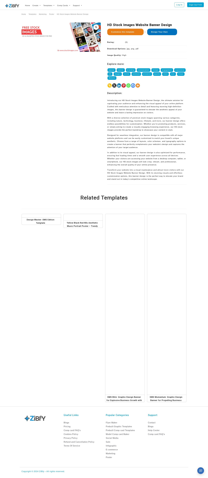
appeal (111, 70)
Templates (47, 5)
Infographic (111, 446)
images (118, 74)
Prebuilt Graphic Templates (119, 426)
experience (179, 70)
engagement (167, 70)
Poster (109, 457)
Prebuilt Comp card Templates (120, 430)
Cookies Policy (71, 434)
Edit (44, 219)
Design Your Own (160, 32)
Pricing (67, 426)
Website (112, 78)
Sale (108, 442)
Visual (180, 74)
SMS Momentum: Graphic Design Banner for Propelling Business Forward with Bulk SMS (166, 400)
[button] (96, 27)
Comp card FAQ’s (72, 430)
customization (143, 70)
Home (27, 5)
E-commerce (112, 450)
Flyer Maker (111, 423)
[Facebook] (133, 85)
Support (76, 5)
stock (165, 74)
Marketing (110, 453)
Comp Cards (62, 5)
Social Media (112, 438)
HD (110, 74)
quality (157, 74)
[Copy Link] (109, 85)
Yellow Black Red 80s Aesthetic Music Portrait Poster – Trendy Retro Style (82, 226)
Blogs (66, 423)
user (173, 74)
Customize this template (123, 32)
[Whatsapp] (128, 85)
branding (130, 70)
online (126, 74)
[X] (114, 85)
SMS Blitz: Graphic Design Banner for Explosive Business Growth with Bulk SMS (124, 400)
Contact (151, 423)
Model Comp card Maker (117, 434)
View (42, 214)
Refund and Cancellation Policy (79, 442)
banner (121, 70)
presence (147, 74)
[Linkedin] (119, 85)
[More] (138, 85)
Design (155, 70)
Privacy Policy (71, 438)
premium (136, 74)
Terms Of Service (72, 446)
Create (35, 5)
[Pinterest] (124, 85)
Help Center (154, 430)
